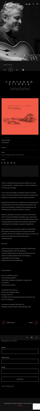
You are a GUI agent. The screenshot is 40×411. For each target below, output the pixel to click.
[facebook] (27, 337)
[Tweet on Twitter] (5, 163)
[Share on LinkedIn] (14, 163)
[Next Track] (17, 70)
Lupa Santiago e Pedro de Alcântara (13, 155)
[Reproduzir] (11, 70)
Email (3, 367)
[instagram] (36, 337)
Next (31, 322)
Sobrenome (5, 357)
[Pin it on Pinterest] (11, 163)
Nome (3, 347)
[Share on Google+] (8, 163)
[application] (20, 66)
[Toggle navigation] (37, 3)
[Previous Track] (5, 70)
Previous (11, 322)
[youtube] (32, 337)
